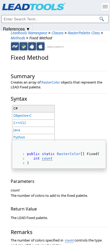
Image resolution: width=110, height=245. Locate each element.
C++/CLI (19, 122)
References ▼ (16, 28)
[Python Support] (23, 46)
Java (16, 129)
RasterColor (50, 82)
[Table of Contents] (105, 7)
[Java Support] (32, 46)
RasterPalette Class (84, 32)
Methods (18, 37)
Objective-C (22, 115)
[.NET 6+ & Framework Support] (15, 46)
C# (15, 108)
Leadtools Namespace (29, 32)
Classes (58, 32)
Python (19, 137)
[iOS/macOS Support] (41, 46)
